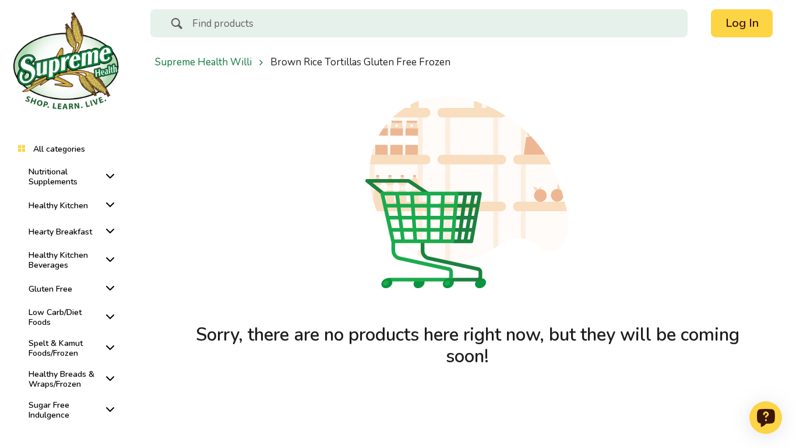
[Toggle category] (107, 176)
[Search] (176, 25)
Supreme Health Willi (203, 62)
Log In (742, 23)
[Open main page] (65, 66)
